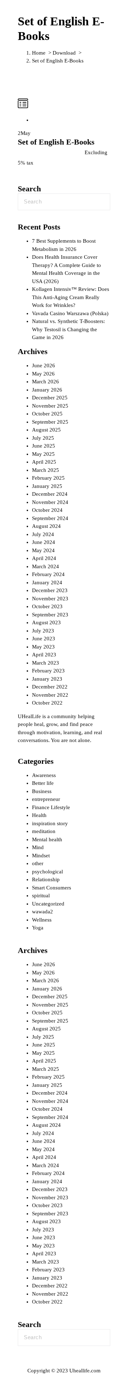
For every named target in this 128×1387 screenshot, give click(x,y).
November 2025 (50, 406)
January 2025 (47, 486)
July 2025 (43, 438)
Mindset (41, 855)
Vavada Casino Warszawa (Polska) (70, 313)
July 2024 (43, 534)
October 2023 (47, 606)
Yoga (37, 927)
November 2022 (50, 695)
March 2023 (45, 663)
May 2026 (43, 374)
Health (39, 815)
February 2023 (48, 671)
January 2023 (47, 679)
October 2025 (47, 414)
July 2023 (43, 631)
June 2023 (43, 638)
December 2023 (50, 590)
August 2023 (46, 622)
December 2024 (50, 494)
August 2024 (46, 526)
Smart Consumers (51, 888)
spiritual (41, 895)
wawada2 (42, 911)
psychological (47, 871)
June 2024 (43, 542)
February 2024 (48, 574)
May (24, 133)
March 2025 (45, 470)
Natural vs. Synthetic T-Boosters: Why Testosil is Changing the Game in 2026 (68, 329)
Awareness (44, 775)
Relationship (46, 879)
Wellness (42, 920)
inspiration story (50, 823)
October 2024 (47, 510)
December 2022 (50, 687)
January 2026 (47, 390)
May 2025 (43, 454)
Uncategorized (48, 904)
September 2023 (50, 614)
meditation (43, 831)
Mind (38, 847)
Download (64, 53)
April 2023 (44, 654)
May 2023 (43, 647)
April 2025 (44, 462)
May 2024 (43, 550)
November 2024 (50, 502)
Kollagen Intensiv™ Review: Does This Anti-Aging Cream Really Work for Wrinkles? (70, 297)
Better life (43, 783)
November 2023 (50, 598)
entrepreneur (46, 799)
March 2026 (45, 381)
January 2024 (47, 582)
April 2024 (44, 558)
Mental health (47, 839)
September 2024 (50, 518)
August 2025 (46, 430)
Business (42, 791)
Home (39, 53)
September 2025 (50, 422)
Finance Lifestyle (51, 807)
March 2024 (45, 566)
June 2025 (43, 446)
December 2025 (50, 397)
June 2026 (43, 365)
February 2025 (48, 478)
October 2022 (47, 703)
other (37, 863)
